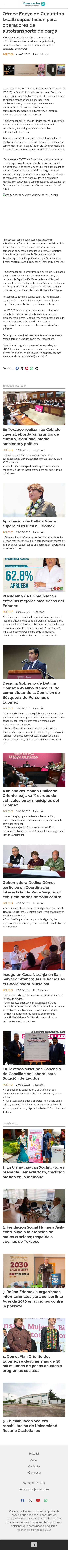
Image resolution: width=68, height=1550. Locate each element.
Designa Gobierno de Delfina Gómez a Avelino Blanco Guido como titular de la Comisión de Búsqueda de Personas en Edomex (31, 692)
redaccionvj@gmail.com (34, 1489)
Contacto (34, 1466)
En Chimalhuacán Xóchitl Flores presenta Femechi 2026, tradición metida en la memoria (34, 1172)
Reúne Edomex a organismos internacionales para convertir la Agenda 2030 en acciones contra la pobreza (33, 1298)
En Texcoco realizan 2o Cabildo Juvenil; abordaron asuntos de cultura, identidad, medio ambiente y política (32, 436)
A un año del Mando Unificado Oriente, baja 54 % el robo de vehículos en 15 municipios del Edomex (31, 798)
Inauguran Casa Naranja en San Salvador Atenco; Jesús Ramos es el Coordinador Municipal (34, 979)
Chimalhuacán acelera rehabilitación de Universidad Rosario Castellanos (30, 1426)
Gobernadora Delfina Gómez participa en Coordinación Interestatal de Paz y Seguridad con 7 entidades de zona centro (32, 889)
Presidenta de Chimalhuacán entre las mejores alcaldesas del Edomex (33, 601)
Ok (34, 1545)
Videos (34, 1460)
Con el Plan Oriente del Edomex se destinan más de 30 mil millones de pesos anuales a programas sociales (32, 1363)
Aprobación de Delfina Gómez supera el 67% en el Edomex (30, 523)
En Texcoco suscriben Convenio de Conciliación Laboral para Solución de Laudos (32, 1074)
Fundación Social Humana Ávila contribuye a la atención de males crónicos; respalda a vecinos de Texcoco (33, 1234)
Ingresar (36, 1472)
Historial (34, 1453)
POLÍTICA (8, 54)
